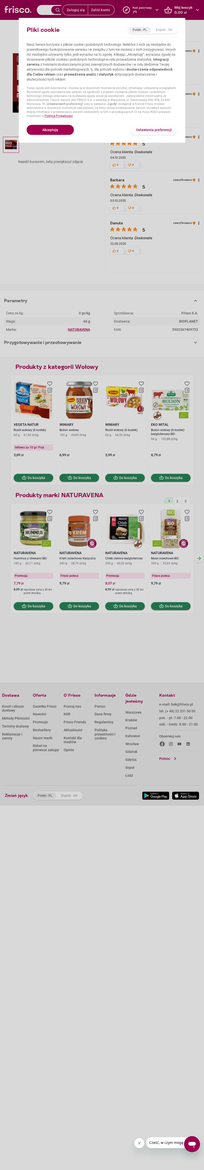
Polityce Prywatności (59, 116)
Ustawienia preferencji (154, 130)
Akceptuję (50, 130)
